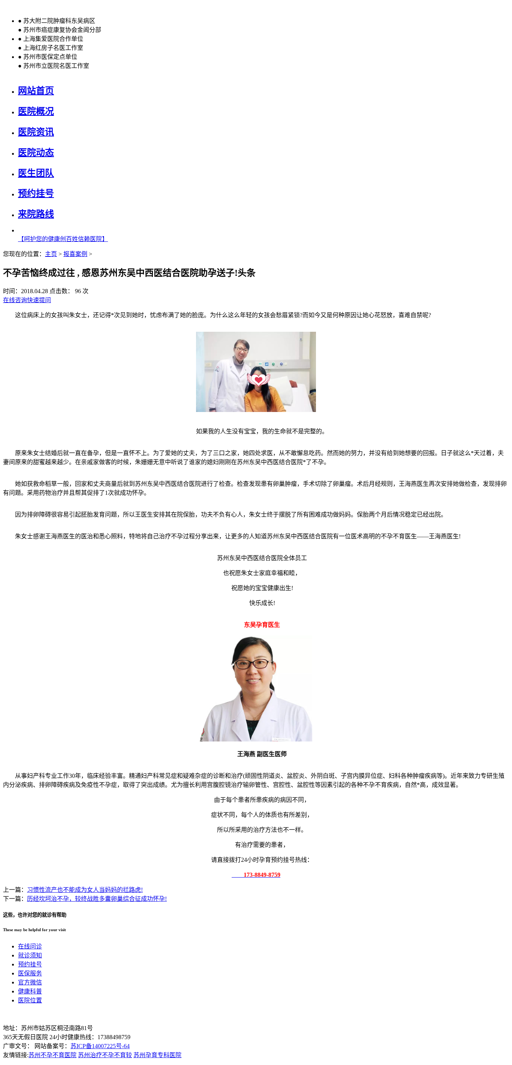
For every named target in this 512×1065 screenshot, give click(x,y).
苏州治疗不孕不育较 (105, 1055)
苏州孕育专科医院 (157, 1055)
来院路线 (36, 214)
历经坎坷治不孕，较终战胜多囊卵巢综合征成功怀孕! (97, 899)
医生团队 (36, 173)
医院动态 (36, 152)
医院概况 (36, 111)
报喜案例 (75, 254)
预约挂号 (36, 193)
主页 (51, 254)
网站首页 (36, 91)
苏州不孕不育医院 (52, 1055)
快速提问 (39, 300)
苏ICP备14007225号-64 (100, 1046)
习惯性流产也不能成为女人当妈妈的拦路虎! (85, 890)
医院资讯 (36, 132)
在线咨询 (15, 300)
